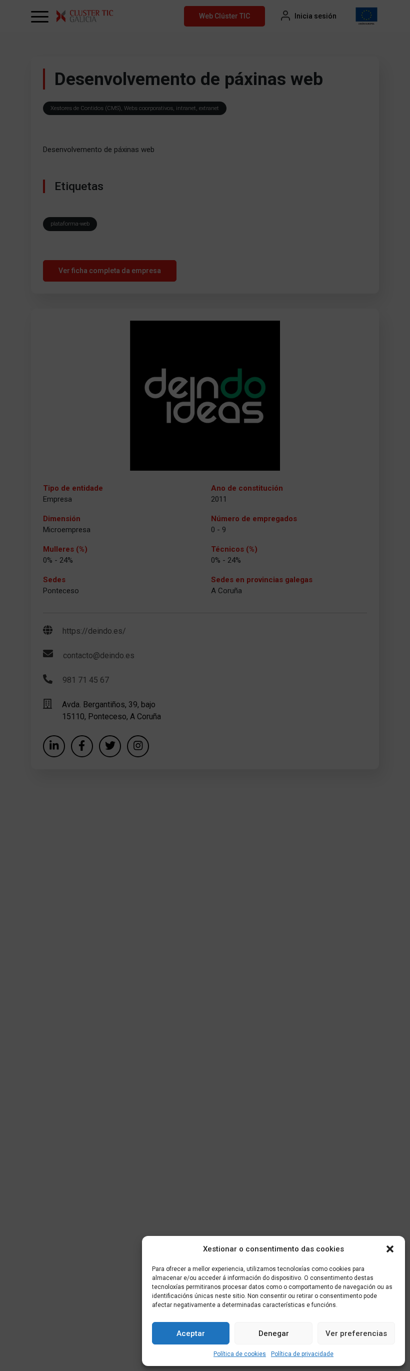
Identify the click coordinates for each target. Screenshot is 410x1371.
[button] (390, 1249)
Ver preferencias (356, 1333)
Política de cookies (240, 1353)
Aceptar (190, 1333)
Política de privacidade (302, 1353)
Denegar (273, 1333)
